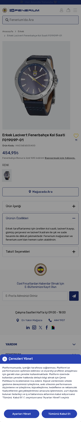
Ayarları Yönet (21, 413)
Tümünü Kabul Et (59, 413)
